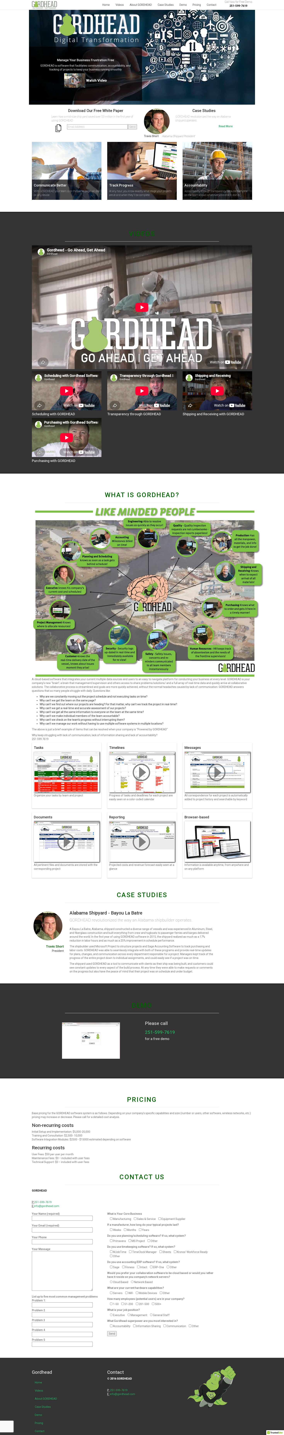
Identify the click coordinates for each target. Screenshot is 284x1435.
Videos (120, 4)
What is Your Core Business (124, 1213)
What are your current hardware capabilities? (135, 1287)
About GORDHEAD (141, 4)
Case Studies (166, 4)
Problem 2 (38, 1310)
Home (106, 4)
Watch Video (96, 80)
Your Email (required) (45, 1225)
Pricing (197, 4)
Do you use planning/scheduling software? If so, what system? (146, 1235)
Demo (183, 4)
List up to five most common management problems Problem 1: (65, 1298)
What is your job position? (123, 1309)
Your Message (41, 1249)
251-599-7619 (160, 1032)
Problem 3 (38, 1320)
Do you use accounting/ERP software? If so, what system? (143, 1262)
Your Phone (39, 1237)
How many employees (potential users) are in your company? (146, 1298)
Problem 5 (38, 1339)
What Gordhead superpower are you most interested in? (142, 1320)
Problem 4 (38, 1330)
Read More (226, 126)
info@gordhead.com (46, 1206)
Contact (211, 4)
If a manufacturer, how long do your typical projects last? (143, 1224)
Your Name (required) (46, 1213)
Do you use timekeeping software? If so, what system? (141, 1246)
